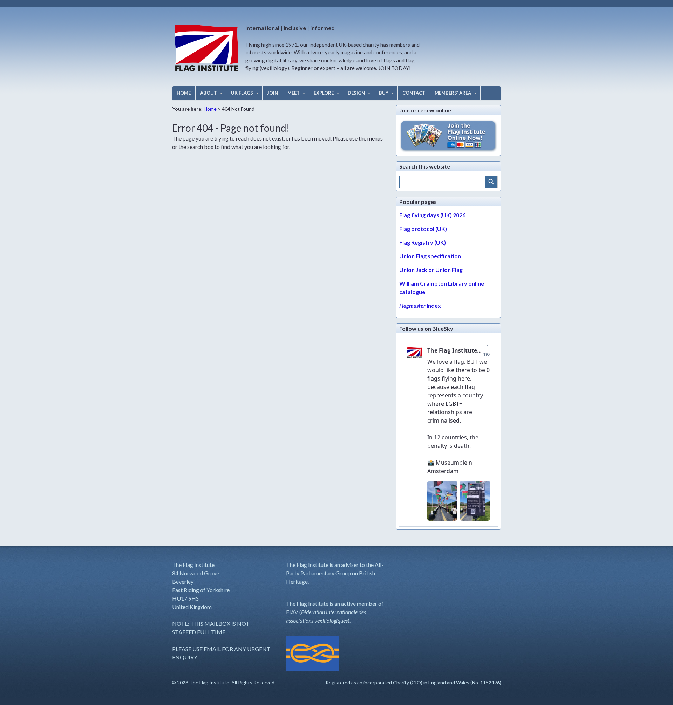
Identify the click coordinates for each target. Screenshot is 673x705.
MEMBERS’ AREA (453, 93)
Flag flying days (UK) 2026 (432, 215)
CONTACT (413, 93)
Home (210, 109)
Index (420, 305)
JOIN (272, 93)
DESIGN (356, 93)
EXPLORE (324, 93)
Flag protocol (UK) (423, 228)
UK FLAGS (242, 93)
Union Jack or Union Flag (431, 269)
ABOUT (208, 93)
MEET (293, 93)
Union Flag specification (430, 256)
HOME (184, 93)
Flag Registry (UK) (422, 242)
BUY (383, 93)
